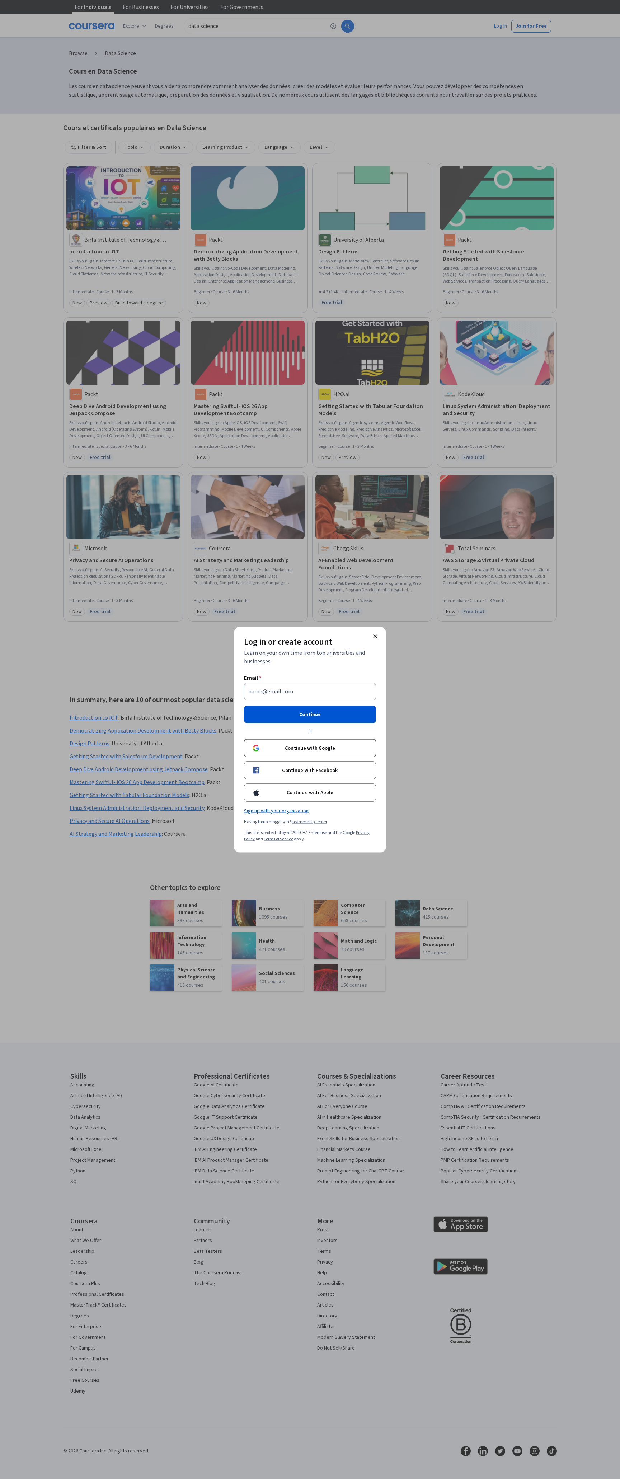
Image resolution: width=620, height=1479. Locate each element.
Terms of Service (278, 839)
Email (253, 677)
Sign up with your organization (276, 810)
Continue (310, 714)
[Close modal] (375, 636)
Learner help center (309, 822)
